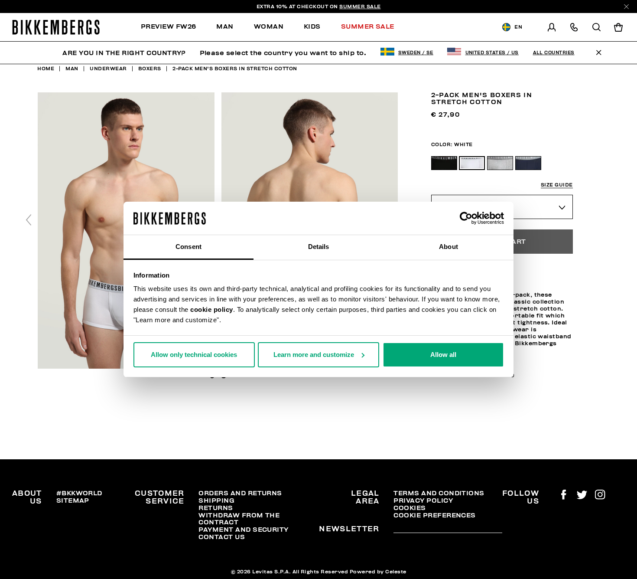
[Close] (626, 6)
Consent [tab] (189, 246)
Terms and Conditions (438, 493)
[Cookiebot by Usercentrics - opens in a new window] (466, 218)
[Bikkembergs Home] (56, 27)
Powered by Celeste (378, 571)
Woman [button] (268, 26)
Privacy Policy (423, 500)
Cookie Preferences (434, 515)
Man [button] (224, 26)
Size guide (557, 185)
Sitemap (72, 500)
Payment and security (243, 529)
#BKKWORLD (79, 493)
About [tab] (448, 246)
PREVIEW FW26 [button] (168, 26)
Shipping (216, 500)
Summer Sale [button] (367, 26)
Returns (215, 507)
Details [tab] (318, 246)
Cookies (409, 507)
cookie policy (211, 309)
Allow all (443, 354)
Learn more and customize (313, 354)
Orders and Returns (240, 493)
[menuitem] (173, 27)
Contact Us (221, 536)
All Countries (554, 52)
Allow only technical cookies (194, 354)
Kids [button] (312, 26)
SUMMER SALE (360, 6)
